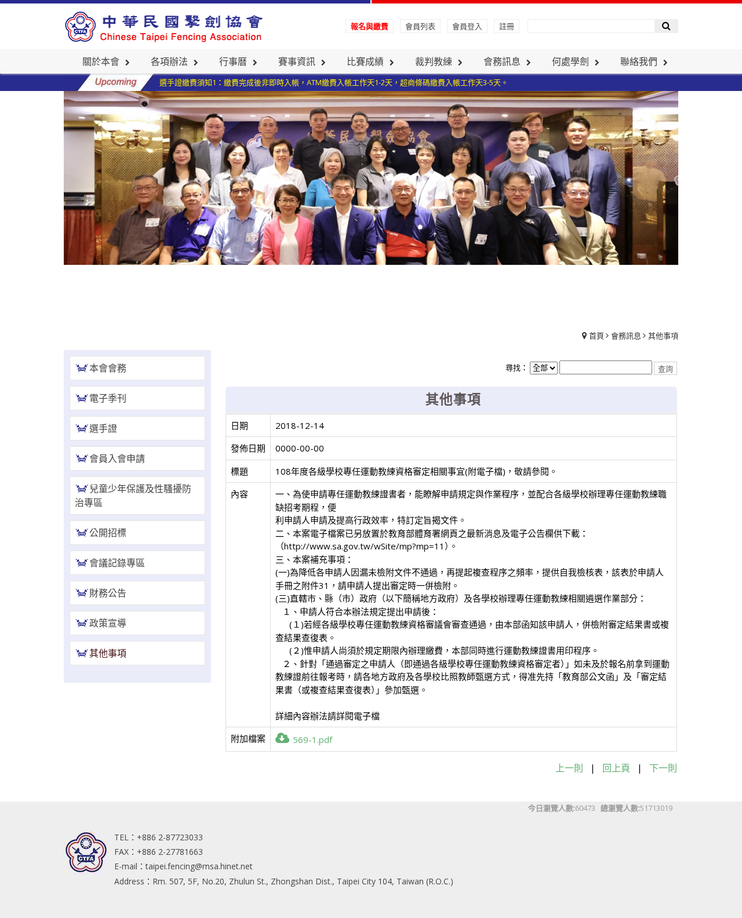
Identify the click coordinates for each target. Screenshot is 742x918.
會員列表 (420, 26)
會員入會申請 (117, 458)
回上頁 (616, 768)
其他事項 (663, 335)
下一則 (663, 768)
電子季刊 (107, 398)
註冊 (506, 26)
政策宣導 (107, 623)
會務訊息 (626, 335)
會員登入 (467, 26)
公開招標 (107, 532)
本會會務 (107, 368)
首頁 (596, 335)
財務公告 (107, 592)
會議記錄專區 (117, 562)
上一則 (569, 768)
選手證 (103, 428)
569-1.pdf (312, 739)
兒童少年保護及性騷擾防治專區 (133, 495)
